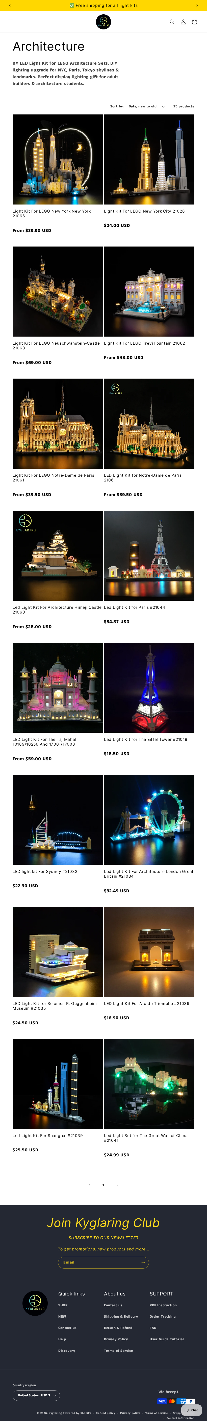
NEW (62, 1316)
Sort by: (117, 106)
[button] (10, 21)
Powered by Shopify (77, 1413)
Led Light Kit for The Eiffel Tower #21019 (146, 739)
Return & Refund (118, 1327)
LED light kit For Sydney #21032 (45, 871)
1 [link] (90, 1185)
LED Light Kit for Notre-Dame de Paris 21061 (143, 477)
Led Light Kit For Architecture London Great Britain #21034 (149, 874)
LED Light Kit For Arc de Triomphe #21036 (147, 1003)
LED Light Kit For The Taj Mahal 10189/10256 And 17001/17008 (44, 742)
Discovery (66, 1350)
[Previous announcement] (9, 5)
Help (62, 1339)
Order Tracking (162, 1316)
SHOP (62, 1305)
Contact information (180, 1418)
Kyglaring (55, 1413)
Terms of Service (118, 1350)
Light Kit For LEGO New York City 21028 (144, 211)
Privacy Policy (116, 1339)
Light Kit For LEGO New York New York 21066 (52, 213)
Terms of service (156, 1413)
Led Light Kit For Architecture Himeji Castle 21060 (57, 610)
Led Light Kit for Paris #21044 (134, 607)
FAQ (153, 1327)
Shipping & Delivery (121, 1316)
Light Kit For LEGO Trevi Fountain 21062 (144, 343)
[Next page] (117, 1185)
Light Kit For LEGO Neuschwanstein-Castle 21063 (56, 345)
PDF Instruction (163, 1305)
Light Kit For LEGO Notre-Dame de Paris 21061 (53, 477)
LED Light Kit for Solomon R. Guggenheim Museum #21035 (55, 1006)
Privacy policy (130, 1413)
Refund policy (105, 1413)
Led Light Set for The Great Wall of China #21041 (146, 1138)
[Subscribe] (143, 1263)
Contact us (67, 1327)
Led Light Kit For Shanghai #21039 (48, 1135)
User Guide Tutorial (167, 1339)
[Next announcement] (197, 5)
